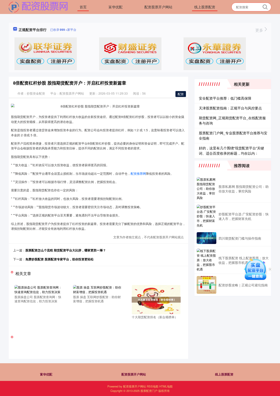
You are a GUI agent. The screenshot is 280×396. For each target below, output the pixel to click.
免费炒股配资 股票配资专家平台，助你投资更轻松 (59, 259)
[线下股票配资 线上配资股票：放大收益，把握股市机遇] (206, 260)
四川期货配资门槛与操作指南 (240, 238)
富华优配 (115, 6)
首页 (83, 6)
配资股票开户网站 (158, 6)
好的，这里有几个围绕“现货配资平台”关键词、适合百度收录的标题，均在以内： (231, 150)
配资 (181, 94)
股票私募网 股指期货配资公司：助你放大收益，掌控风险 (244, 188)
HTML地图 (166, 386)
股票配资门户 (149, 391)
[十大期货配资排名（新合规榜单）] (156, 299)
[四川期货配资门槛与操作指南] (206, 238)
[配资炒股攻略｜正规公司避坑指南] (206, 285)
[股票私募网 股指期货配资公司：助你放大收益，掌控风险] (206, 188)
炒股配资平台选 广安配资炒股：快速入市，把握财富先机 (244, 216)
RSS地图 (152, 386)
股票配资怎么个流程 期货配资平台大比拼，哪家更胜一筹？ (65, 250)
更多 (259, 30)
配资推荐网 (138, 173)
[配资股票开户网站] (38, 6)
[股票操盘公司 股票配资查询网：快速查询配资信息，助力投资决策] (38, 289)
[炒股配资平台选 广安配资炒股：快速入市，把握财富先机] (206, 216)
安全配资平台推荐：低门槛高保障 (225, 98)
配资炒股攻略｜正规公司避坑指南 (243, 285)
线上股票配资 (204, 6)
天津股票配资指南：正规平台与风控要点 (230, 108)
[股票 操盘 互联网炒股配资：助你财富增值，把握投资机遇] (97, 289)
